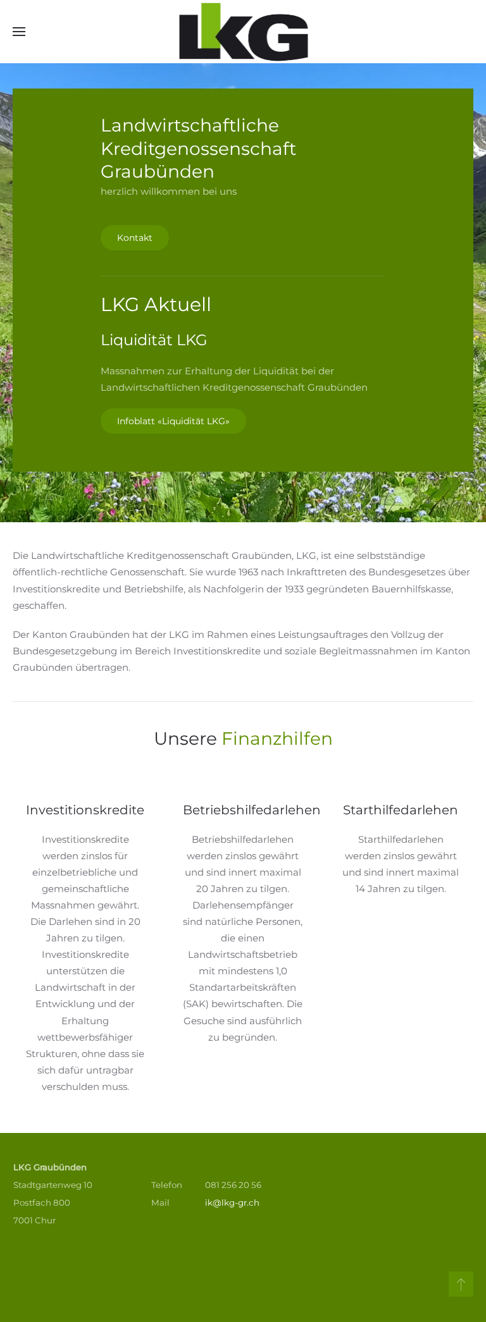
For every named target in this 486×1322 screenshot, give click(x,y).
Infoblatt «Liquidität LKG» (173, 421)
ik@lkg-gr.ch (232, 1202)
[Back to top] (461, 1284)
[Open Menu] (19, 31)
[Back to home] (243, 31)
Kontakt (135, 237)
